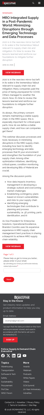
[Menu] (39, 3)
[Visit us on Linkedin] (13, 355)
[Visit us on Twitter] (8, 355)
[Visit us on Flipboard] (19, 355)
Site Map (33, 405)
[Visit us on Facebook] (3, 355)
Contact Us (9, 402)
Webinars (7, 13)
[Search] (33, 3)
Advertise (21, 402)
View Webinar (13, 72)
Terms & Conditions (18, 405)
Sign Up (10, 340)
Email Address (10, 316)
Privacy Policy (23, 335)
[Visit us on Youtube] (24, 355)
